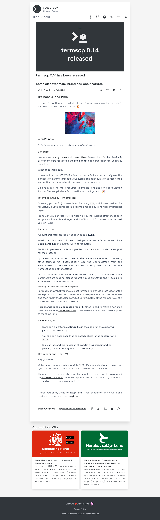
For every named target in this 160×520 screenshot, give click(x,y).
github (75, 396)
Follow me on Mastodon (74, 408)
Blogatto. (87, 504)
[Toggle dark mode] (90, 17)
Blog (36, 17)
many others (80, 157)
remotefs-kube (67, 310)
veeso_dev (50, 7)
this (103, 157)
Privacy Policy (80, 509)
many (56, 157)
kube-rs (91, 249)
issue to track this (52, 377)
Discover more (46, 408)
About (45, 17)
